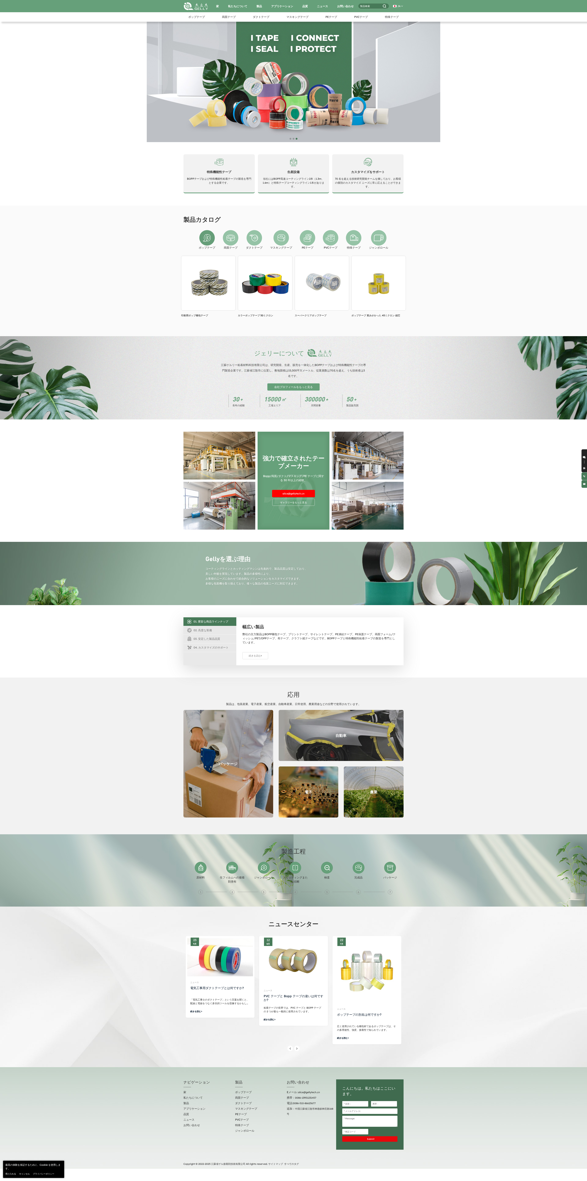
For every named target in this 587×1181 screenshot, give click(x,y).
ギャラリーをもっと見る (293, 502)
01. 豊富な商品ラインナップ (211, 621)
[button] (4, 77)
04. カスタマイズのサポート (211, 647)
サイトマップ (275, 1163)
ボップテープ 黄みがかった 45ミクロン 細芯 (262, 315)
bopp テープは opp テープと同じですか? (219, 996)
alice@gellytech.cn (293, 493)
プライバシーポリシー (43, 1173)
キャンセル (24, 1173)
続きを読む (255, 655)
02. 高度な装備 (203, 630)
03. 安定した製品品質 (207, 639)
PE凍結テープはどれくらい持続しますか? (292, 994)
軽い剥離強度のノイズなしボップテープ (317, 315)
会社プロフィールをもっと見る (293, 387)
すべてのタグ (291, 1163)
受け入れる (10, 1173)
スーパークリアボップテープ (197, 315)
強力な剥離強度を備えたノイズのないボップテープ (378, 317)
